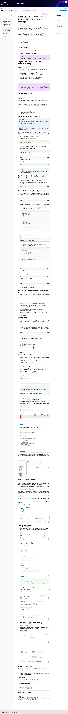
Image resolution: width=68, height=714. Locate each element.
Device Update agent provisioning (31, 90)
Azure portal (24, 69)
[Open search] (63, 8)
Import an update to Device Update (29, 456)
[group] (35, 221)
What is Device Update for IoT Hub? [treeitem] (7, 22)
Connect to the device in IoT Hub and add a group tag (61, 22)
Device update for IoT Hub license (27, 123)
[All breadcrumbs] (19, 14)
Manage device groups (28, 323)
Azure (21, 13)
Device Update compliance (28, 489)
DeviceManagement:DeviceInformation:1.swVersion (29, 306)
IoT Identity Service (29, 88)
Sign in (66, 8)
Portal (57, 10)
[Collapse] (11, 13)
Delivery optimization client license (27, 124)
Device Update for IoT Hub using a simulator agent (29, 679)
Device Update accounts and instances (26, 686)
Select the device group (60, 25)
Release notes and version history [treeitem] (7, 25)
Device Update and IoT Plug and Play (26, 688)
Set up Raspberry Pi (60, 18)
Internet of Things (26, 13)
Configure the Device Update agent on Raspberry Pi (61, 20)
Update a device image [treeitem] (6, 28)
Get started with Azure (62, 10)
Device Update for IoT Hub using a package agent (28, 681)
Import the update (60, 24)
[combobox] (6, 15)
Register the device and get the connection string (61, 17)
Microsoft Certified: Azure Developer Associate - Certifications (28, 697)
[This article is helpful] (64, 33)
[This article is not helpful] (65, 33)
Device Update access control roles (26, 687)
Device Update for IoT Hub (34, 13)
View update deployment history (61, 28)
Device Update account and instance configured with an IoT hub (31, 50)
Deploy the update (60, 26)
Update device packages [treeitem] (6, 30)
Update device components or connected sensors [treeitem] (7, 33)
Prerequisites (59, 15)
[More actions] (49, 14)
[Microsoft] (1, 8)
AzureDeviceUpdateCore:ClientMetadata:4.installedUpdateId (30, 309)
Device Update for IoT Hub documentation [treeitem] (6, 17)
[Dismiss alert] (66, 2)
